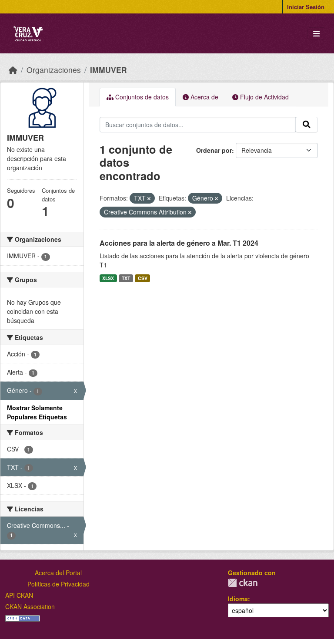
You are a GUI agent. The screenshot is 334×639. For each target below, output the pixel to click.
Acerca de (203, 96)
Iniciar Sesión (305, 7)
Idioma (238, 598)
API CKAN (19, 595)
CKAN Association (30, 606)
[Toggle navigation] (316, 33)
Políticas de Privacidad (58, 584)
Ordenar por (214, 150)
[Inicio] (13, 69)
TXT (126, 278)
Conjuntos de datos (141, 96)
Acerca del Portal (58, 572)
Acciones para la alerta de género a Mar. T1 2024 (179, 243)
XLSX (108, 278)
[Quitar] (148, 198)
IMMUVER (108, 69)
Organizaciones (54, 69)
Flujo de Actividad (263, 96)
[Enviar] (306, 124)
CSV (142, 278)
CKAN (242, 582)
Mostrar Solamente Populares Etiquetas (37, 412)
